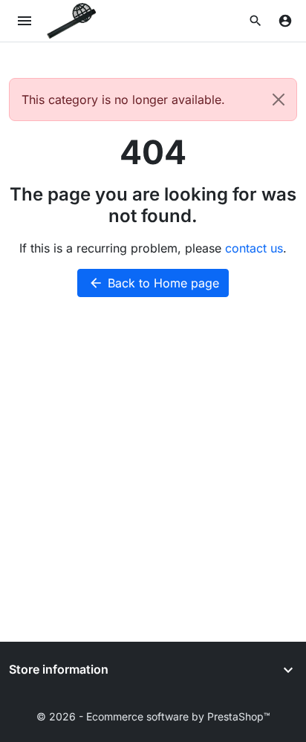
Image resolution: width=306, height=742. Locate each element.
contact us (254, 248)
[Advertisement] (153, 481)
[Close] (278, 99)
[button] (255, 21)
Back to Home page (153, 283)
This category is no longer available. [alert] (123, 99)
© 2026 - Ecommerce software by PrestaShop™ (153, 716)
